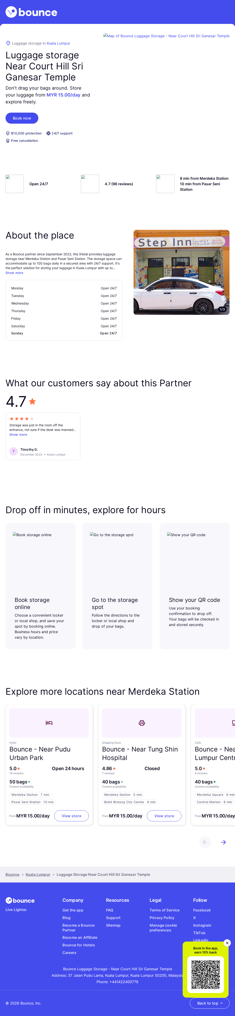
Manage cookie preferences (163, 927)
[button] (22, 118)
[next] (223, 842)
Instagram (202, 925)
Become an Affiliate (79, 937)
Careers (69, 952)
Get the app (72, 910)
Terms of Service (165, 910)
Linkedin (200, 940)
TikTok (199, 933)
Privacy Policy (162, 917)
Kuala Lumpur (58, 43)
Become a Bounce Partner (78, 927)
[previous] (205, 842)
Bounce (12, 874)
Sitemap (113, 925)
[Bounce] (31, 12)
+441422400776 (123, 981)
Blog (66, 917)
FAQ (109, 910)
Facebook (202, 910)
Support (113, 917)
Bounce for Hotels (78, 945)
